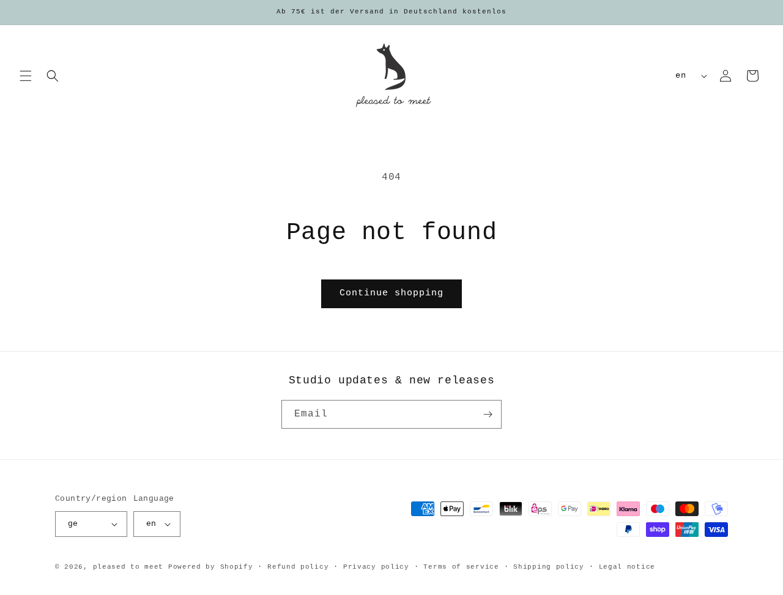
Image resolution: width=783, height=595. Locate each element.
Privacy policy (376, 567)
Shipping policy (548, 567)
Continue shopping (391, 293)
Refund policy (297, 567)
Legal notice (627, 567)
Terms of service (461, 567)
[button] (25, 75)
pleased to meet (128, 567)
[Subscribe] (487, 414)
